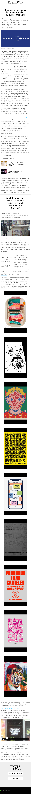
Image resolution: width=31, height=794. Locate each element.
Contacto (15, 778)
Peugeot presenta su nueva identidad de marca (15, 172)
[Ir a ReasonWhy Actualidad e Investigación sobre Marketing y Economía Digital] (15, 2)
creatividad (4, 274)
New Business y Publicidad (15, 773)
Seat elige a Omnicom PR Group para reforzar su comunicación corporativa (17, 164)
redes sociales (24, 271)
